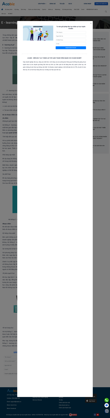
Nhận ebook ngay (71, 47)
